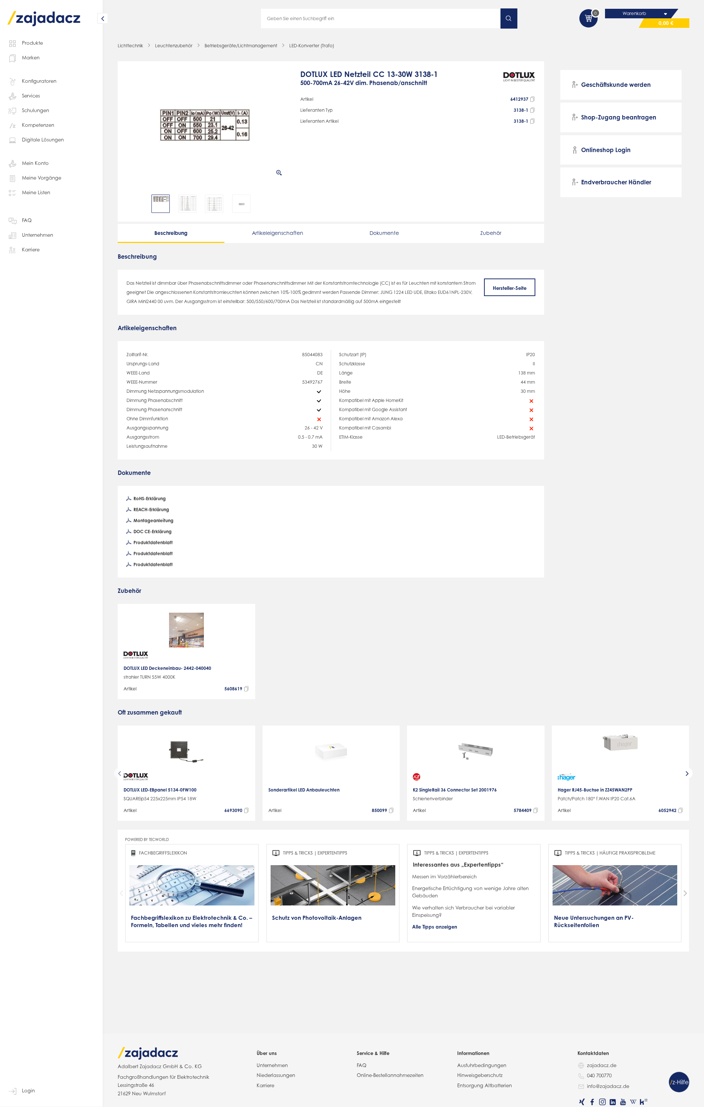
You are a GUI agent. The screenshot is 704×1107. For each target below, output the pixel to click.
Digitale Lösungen (43, 140)
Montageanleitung (152, 520)
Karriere (31, 249)
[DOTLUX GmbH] (519, 82)
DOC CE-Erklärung (152, 531)
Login (28, 1090)
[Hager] (566, 777)
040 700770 (599, 1075)
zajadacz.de (601, 1065)
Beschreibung (170, 233)
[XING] (582, 1101)
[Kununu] (643, 1101)
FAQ (27, 220)
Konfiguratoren (39, 81)
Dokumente (384, 233)
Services (31, 96)
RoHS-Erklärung (149, 498)
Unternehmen (37, 235)
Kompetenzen (38, 125)
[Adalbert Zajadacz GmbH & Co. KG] (44, 13)
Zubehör (490, 233)
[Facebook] (592, 1101)
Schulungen (35, 110)
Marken (31, 57)
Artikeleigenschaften (277, 233)
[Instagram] (602, 1101)
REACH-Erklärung (150, 509)
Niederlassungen (276, 1075)
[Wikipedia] (633, 1101)
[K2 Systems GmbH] (416, 777)
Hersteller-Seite (510, 288)
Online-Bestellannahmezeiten (390, 1075)
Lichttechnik (130, 45)
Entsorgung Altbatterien (484, 1085)
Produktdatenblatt (152, 542)
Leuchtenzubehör (173, 45)
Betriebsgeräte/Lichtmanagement (241, 45)
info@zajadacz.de (608, 1086)
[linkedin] (612, 1101)
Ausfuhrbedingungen (481, 1065)
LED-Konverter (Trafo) (311, 45)
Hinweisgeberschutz (480, 1075)
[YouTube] (623, 1101)
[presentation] (131, 204)
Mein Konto (35, 163)
